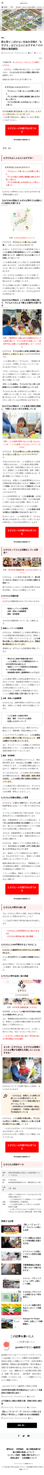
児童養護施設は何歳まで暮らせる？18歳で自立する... (32, 1267)
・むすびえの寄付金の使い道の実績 (19, 936)
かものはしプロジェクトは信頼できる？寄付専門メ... (32, 1294)
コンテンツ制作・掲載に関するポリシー (23, 1455)
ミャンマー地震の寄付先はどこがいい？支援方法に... (32, 1308)
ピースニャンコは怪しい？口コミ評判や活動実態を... (32, 1254)
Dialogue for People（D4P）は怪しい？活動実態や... (33, 1321)
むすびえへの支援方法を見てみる (22, 130)
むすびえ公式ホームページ (24, 238)
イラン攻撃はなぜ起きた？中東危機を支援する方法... (32, 1240)
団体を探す (15, 1458)
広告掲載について (29, 1458)
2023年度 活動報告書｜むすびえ (24, 1007)
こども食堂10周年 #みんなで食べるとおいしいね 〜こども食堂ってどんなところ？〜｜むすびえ (22, 444)
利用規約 (20, 1449)
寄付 (11, 7)
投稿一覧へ (21, 1425)
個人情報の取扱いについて (23, 1452)
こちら (26, 1377)
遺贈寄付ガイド (29, 1463)
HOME (5, 7)
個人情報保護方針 (33, 1449)
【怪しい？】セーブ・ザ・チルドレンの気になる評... (32, 1227)
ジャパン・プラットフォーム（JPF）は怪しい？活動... (32, 1281)
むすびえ (39, 53)
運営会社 (10, 1449)
